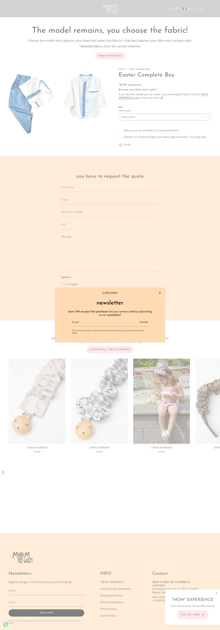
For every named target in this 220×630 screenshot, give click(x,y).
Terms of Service (137, 330)
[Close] (160, 292)
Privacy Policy (120, 330)
